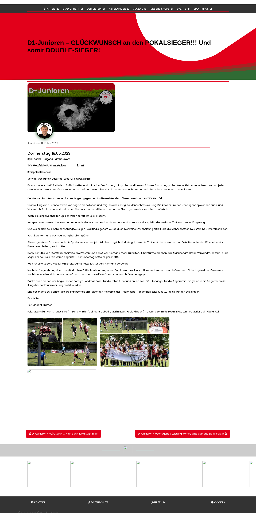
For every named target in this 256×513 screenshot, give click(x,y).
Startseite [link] (51, 8)
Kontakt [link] (39, 502)
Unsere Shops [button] (159, 8)
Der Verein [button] (94, 8)
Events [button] (181, 8)
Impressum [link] (158, 502)
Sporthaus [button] (201, 8)
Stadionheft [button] (71, 8)
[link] (62, 342)
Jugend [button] (138, 8)
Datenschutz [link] (99, 502)
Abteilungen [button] (117, 8)
